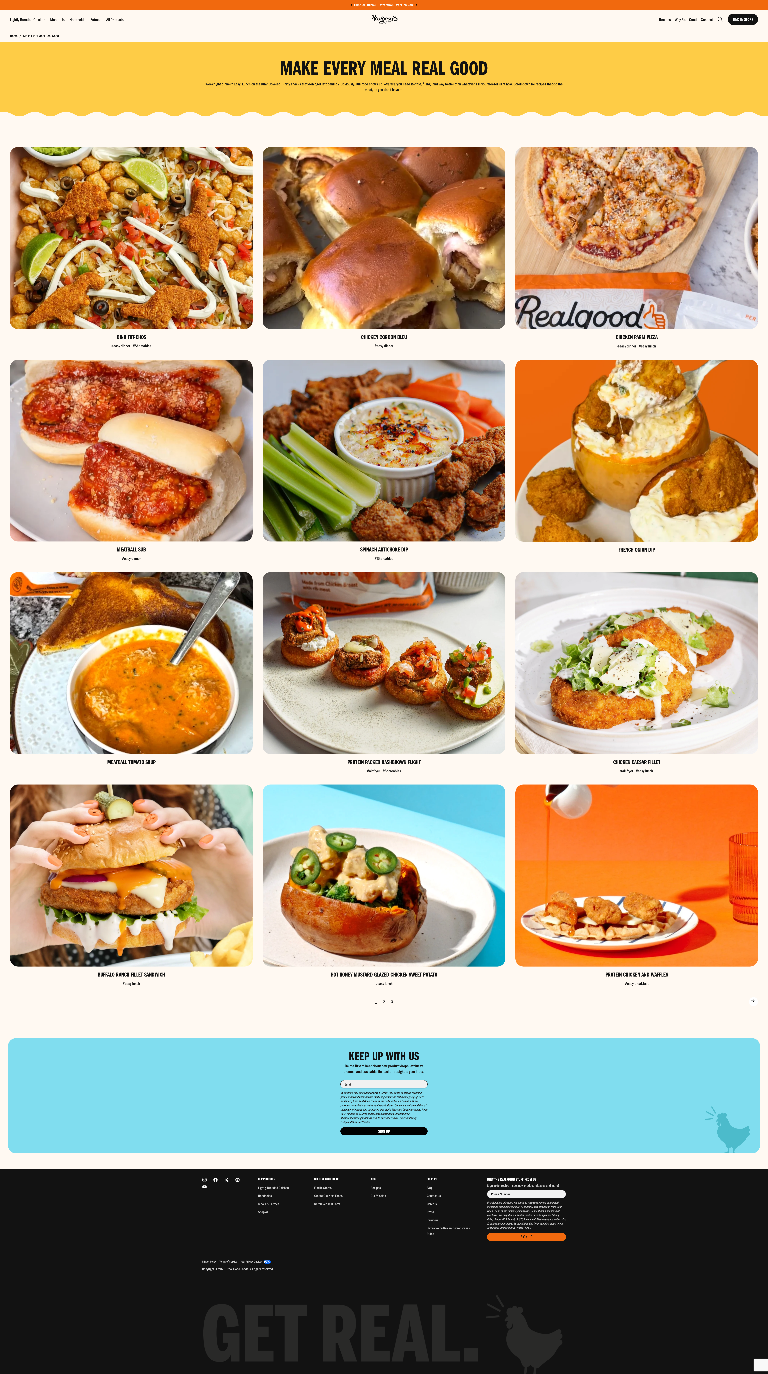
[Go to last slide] (351, 5)
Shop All (263, 1212)
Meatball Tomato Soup (131, 762)
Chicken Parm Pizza (637, 337)
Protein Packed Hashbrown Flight (384, 762)
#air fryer (373, 770)
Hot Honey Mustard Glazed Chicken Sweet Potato (384, 974)
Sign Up (384, 1131)
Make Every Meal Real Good (41, 35)
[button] (720, 19)
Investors (432, 1220)
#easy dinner (120, 345)
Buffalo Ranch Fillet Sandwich (131, 974)
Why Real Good (686, 19)
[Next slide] (416, 5)
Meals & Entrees (268, 1204)
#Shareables (142, 345)
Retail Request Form (327, 1204)
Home (14, 35)
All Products (115, 19)
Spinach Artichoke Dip (384, 549)
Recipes (665, 19)
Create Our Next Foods (328, 1195)
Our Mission (378, 1195)
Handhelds (77, 19)
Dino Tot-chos (131, 337)
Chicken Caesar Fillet (636, 762)
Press (430, 1212)
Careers (432, 1204)
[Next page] (747, 1001)
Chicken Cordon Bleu (384, 337)
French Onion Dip (636, 549)
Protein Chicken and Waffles (636, 974)
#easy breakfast (636, 983)
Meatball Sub (131, 549)
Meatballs (57, 19)
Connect (707, 19)
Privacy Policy (209, 1261)
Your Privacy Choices (252, 1261)
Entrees (95, 19)
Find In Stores (323, 1187)
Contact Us (434, 1195)
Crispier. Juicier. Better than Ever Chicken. (384, 4)
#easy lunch (647, 345)
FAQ (429, 1187)
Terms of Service (228, 1261)
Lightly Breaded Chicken (27, 19)
